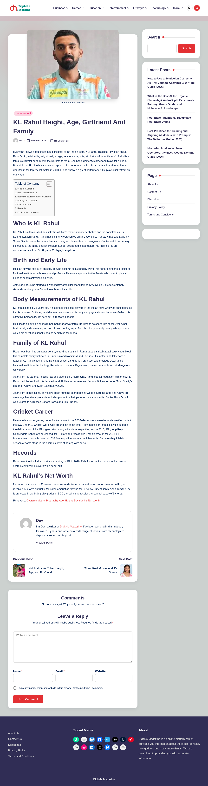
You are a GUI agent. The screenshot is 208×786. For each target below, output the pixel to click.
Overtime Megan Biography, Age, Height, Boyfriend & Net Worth (63, 500)
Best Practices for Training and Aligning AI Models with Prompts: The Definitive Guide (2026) (169, 135)
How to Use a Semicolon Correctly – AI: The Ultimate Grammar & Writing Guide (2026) (171, 83)
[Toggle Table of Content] (47, 184)
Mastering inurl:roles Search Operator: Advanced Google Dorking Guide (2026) (170, 152)
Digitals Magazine (71, 526)
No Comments (61, 141)
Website (100, 671)
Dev (39, 520)
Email (60, 671)
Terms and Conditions (160, 214)
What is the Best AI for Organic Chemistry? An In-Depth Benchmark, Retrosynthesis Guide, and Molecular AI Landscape (171, 102)
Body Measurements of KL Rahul (34, 196)
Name (17, 671)
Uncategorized (23, 113)
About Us (153, 184)
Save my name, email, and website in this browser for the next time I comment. (61, 688)
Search (153, 37)
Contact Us (154, 192)
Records (21, 208)
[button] (44, 542)
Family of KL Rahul (27, 200)
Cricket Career (24, 204)
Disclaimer (153, 199)
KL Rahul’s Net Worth (28, 212)
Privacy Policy (156, 207)
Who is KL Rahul (25, 188)
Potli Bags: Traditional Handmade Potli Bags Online (169, 119)
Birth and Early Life (27, 192)
